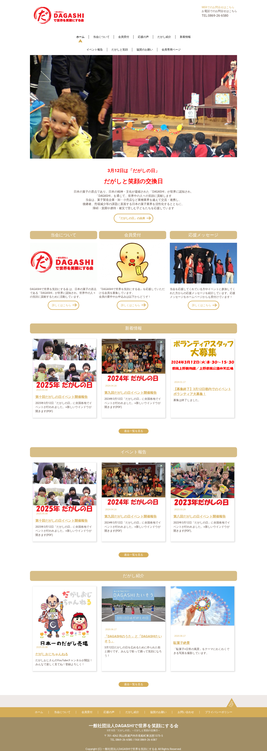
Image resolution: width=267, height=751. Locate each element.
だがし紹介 (164, 37)
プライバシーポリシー (218, 712)
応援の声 (143, 37)
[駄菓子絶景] (202, 605)
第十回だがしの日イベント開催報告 (61, 397)
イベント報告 (94, 49)
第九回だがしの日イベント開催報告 (130, 392)
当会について (101, 37)
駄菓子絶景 (181, 643)
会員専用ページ (171, 49)
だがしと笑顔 (120, 49)
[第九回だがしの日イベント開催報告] (133, 360)
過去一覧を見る (133, 431)
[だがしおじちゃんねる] (64, 617)
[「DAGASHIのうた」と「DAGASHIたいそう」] (133, 603)
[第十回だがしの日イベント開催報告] (64, 364)
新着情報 (185, 37)
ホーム (80, 37)
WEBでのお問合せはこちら (218, 7)
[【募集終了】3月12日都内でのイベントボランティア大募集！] (202, 355)
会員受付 (123, 37)
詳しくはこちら (61, 305)
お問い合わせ (186, 712)
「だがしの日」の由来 (131, 218)
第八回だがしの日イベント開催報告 (199, 516)
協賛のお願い (145, 49)
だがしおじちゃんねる (51, 654)
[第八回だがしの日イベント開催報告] (202, 484)
